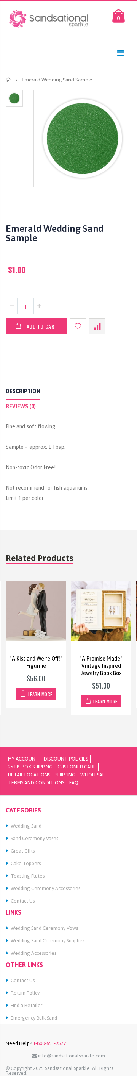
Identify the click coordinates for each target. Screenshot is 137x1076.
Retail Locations (29, 775)
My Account (23, 759)
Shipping (65, 775)
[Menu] (120, 52)
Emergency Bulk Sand (34, 1018)
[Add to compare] (97, 326)
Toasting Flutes (28, 876)
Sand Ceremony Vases (34, 838)
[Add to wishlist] (78, 326)
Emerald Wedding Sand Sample (55, 233)
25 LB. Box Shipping (30, 767)
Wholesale (93, 775)
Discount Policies (66, 759)
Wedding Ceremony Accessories (45, 888)
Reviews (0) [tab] (21, 406)
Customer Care (76, 767)
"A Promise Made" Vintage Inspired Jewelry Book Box (101, 666)
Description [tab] (23, 391)
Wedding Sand (26, 826)
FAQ (73, 783)
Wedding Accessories (33, 953)
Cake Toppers (26, 863)
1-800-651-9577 (49, 1043)
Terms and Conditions (36, 783)
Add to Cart (42, 326)
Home (8, 79)
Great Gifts (23, 851)
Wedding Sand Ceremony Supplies (47, 940)
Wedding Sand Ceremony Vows (44, 928)
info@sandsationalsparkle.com (71, 1055)
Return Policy (25, 993)
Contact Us (23, 901)
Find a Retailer (26, 1005)
